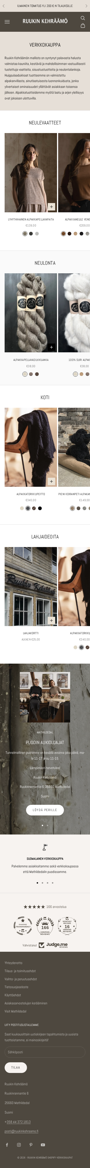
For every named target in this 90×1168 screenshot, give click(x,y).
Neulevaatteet (45, 122)
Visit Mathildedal (15, 1011)
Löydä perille (45, 810)
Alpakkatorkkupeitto (31, 494)
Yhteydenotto (13, 963)
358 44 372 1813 (19, 1122)
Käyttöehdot (13, 995)
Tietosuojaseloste (16, 987)
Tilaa (15, 1067)
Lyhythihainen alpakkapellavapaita (31, 219)
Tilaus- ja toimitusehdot (20, 971)
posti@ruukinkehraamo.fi (21, 1131)
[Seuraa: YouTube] (43, 1145)
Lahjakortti (31, 633)
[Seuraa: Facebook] (7, 1145)
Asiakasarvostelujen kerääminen (26, 1003)
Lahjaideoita (45, 536)
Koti (45, 397)
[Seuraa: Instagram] (19, 1145)
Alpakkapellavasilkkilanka (30, 360)
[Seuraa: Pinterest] (31, 1145)
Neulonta (45, 263)
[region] (45, 859)
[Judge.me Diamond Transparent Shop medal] (23, 926)
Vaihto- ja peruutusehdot (21, 979)
